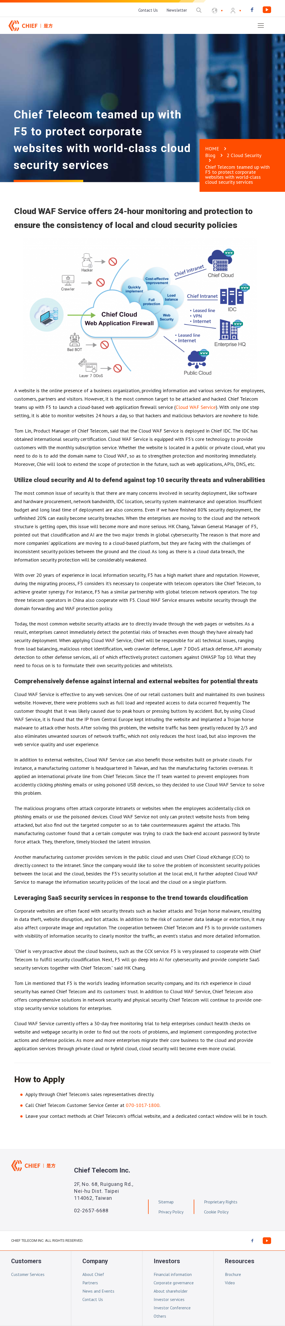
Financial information (173, 1274)
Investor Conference (172, 1307)
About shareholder (171, 1291)
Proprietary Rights (220, 1202)
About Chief (93, 1274)
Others (160, 1316)
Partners (90, 1282)
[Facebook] (252, 9)
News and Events (98, 1291)
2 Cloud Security (244, 155)
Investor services (169, 1299)
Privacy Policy (170, 1212)
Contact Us (92, 1299)
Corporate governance (174, 1282)
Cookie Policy (216, 1212)
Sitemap (166, 1202)
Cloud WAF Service (196, 407)
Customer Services (28, 1274)
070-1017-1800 (142, 1105)
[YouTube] (267, 9)
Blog (210, 155)
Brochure (233, 1274)
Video (230, 1282)
